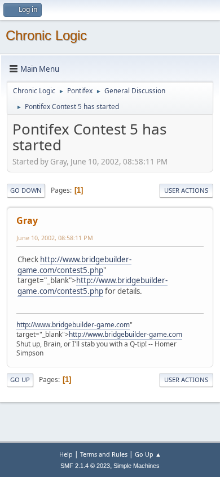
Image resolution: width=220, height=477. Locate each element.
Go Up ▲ (148, 454)
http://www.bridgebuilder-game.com (73, 324)
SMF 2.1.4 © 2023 (85, 465)
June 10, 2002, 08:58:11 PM (54, 237)
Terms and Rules (103, 454)
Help (66, 454)
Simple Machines (136, 465)
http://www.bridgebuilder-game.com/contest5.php (74, 264)
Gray (27, 220)
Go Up (20, 379)
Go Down (26, 190)
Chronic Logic (46, 35)
